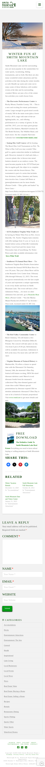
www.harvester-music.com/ (26, 138)
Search (12, 742)
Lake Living (8, 661)
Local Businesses (10, 666)
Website (9, 594)
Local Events (9, 671)
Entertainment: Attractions (13, 635)
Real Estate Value (10, 686)
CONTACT (34, 744)
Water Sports (8, 727)
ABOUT (33, 742)
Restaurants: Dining (11, 712)
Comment (11, 536)
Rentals (6, 707)
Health (6, 650)
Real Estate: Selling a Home (14, 696)
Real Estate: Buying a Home (14, 691)
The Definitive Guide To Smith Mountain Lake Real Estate (21, 445)
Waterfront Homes (11, 732)
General (7, 645)
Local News (8, 676)
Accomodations (10, 625)
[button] (39, 5)
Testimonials (13, 744)
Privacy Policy (19, 754)
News (6, 681)
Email (8, 581)
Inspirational (8, 656)
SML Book (25, 744)
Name (7, 568)
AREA (19, 742)
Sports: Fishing (9, 717)
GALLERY (25, 742)
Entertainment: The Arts (13, 640)
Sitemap (9, 754)
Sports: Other (9, 722)
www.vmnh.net (15, 397)
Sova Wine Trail (11, 256)
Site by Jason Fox (32, 754)
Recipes (7, 701)
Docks (6, 630)
